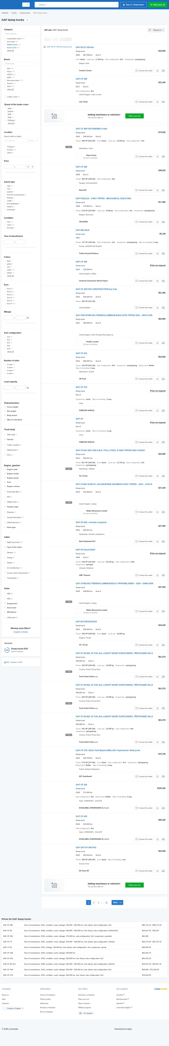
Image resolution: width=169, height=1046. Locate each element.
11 (106, 903)
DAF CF (79, 419)
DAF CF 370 (81, 387)
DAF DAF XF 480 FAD (86, 847)
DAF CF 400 (81, 79)
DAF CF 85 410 (9, 964)
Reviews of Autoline (47, 1008)
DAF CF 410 (81, 353)
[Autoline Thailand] (10, 5)
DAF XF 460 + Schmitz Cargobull (91, 522)
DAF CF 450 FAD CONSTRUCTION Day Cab (96, 289)
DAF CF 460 (81, 167)
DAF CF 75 (7, 942)
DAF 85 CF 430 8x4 (85, 47)
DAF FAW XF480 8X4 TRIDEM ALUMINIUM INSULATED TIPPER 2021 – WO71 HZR (114, 315)
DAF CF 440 (81, 262)
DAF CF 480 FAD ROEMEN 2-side (91, 129)
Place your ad (134, 116)
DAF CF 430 (81, 785)
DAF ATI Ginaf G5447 (85, 550)
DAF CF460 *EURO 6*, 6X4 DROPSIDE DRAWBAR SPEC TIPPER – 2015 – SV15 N (114, 484)
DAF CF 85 (7, 931)
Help (3, 999)
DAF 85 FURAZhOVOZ (86, 622)
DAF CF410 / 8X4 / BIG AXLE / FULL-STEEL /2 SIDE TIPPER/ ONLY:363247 (110, 450)
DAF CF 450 (8, 953)
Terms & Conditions (47, 995)
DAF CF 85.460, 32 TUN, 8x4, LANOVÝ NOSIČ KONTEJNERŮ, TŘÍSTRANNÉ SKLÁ (114, 653)
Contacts (5, 1003)
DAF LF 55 (7, 947)
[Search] (37, 4)
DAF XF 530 (8, 936)
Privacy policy (45, 999)
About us (5, 995)
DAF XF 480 (8, 925)
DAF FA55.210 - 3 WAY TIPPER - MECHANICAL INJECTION (103, 198)
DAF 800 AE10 (82, 230)
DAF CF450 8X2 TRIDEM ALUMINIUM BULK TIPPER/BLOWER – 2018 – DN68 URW (114, 583)
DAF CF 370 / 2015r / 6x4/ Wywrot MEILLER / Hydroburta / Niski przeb (108, 750)
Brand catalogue (46, 1012)
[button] (157, 70)
